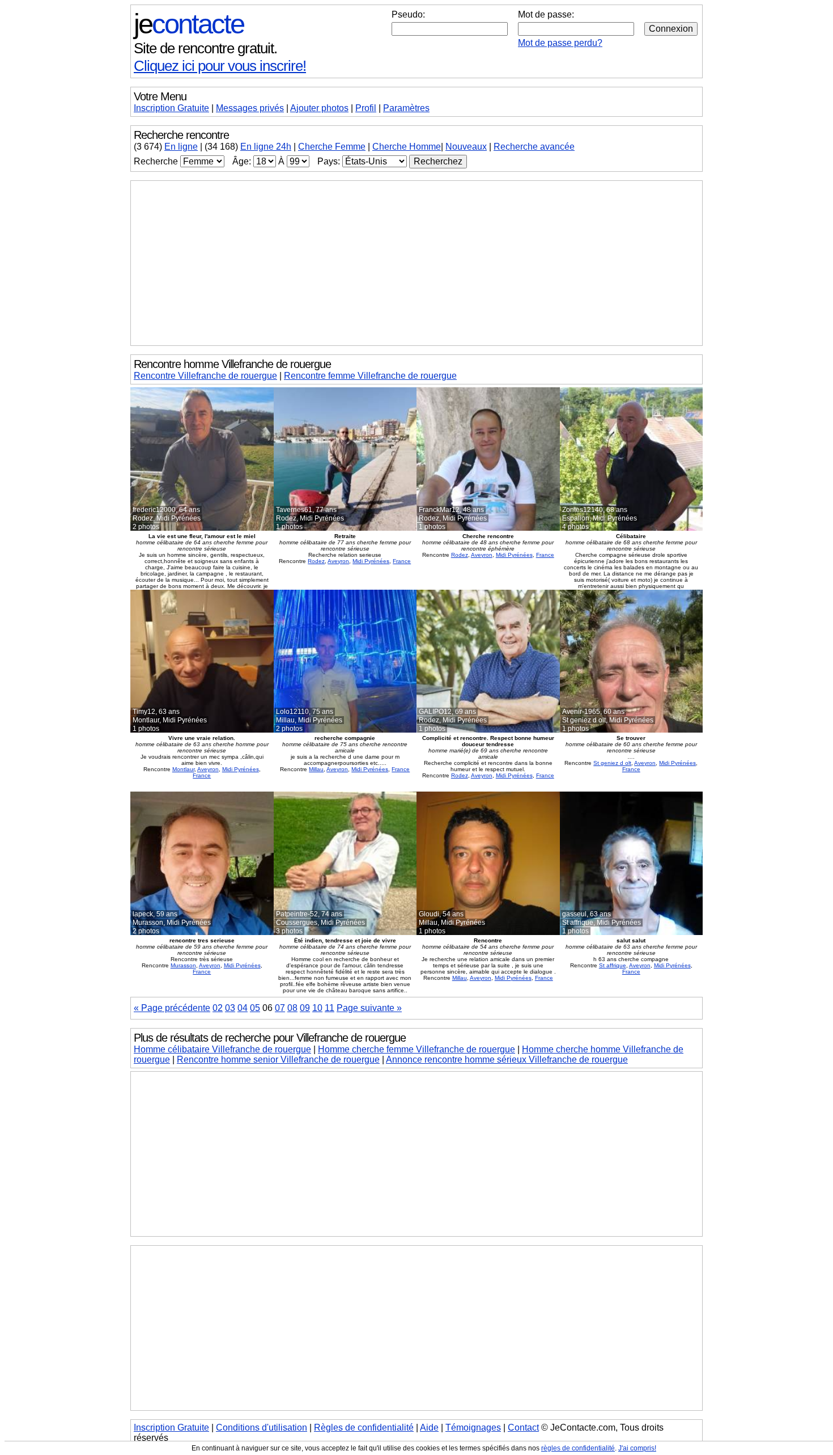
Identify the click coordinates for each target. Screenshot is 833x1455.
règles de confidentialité (578, 1448)
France (402, 561)
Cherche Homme (406, 146)
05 (255, 1008)
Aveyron (338, 561)
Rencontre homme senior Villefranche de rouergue (278, 1059)
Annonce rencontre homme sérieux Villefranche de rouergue (507, 1059)
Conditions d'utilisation (261, 1427)
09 (305, 1008)
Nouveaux (466, 146)
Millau (316, 769)
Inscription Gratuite (171, 108)
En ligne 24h (265, 146)
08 (292, 1008)
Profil (365, 108)
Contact (523, 1427)
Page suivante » (369, 1008)
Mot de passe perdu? (560, 43)
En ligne (181, 146)
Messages (250, 108)
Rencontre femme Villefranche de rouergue (370, 375)
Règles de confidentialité (364, 1427)
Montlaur (183, 769)
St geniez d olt (612, 763)
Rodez (316, 561)
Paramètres (406, 108)
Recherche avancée (534, 146)
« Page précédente (172, 1008)
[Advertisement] (416, 263)
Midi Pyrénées (370, 561)
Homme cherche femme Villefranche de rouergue (416, 1049)
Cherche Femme (332, 146)
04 (242, 1008)
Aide (429, 1427)
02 (217, 1008)
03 (230, 1008)
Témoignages (473, 1427)
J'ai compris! (637, 1448)
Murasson (183, 965)
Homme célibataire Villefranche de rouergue (222, 1049)
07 (280, 1008)
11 (329, 1008)
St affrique (612, 965)
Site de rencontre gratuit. (205, 48)
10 (317, 1008)
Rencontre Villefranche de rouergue (205, 375)
